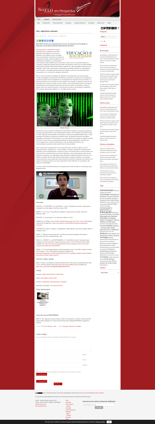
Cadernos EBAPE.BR (110, 202)
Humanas (105, 51)
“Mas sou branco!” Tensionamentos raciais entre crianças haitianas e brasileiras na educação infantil (108, 67)
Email (84, 359)
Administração (106, 190)
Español (72, 14)
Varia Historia (103, 265)
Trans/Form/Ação (109, 259)
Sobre (109, 23)
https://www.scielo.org (40, 404)
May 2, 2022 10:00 (41, 36)
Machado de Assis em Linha (107, 231)
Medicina (103, 233)
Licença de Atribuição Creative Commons (94, 393)
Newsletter (100, 23)
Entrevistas (46, 23)
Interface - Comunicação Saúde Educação (109, 228)
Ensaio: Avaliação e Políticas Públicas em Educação (109, 221)
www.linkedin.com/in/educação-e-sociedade (54, 281)
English (66, 14)
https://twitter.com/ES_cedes (49, 278)
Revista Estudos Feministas (112, 255)
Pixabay (67, 128)
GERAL (38, 19)
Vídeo (54, 326)
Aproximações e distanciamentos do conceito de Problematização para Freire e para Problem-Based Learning (109, 56)
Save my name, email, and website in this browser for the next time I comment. (58, 372)
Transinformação (104, 261)
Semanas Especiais (79, 23)
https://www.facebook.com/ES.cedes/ (53, 274)
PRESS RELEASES (57, 19)
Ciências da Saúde (105, 206)
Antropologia (104, 194)
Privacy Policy (100, 422)
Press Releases (48, 326)
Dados (110, 210)
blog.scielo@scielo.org (40, 406)
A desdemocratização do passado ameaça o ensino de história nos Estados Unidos (108, 95)
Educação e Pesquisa (108, 218)
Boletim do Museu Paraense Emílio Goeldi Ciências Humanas (109, 200)
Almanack (116, 190)
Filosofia (103, 226)
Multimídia (91, 23)
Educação (65, 326)
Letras (109, 229)
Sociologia (104, 257)
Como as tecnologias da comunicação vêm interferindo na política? (108, 172)
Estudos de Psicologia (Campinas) (109, 223)
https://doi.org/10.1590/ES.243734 (68, 264)
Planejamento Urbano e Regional (109, 235)
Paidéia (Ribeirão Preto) (113, 233)
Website (85, 365)
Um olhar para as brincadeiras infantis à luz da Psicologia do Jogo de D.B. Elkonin (109, 86)
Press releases (58, 23)
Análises (68, 406)
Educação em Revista (108, 216)
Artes (118, 194)
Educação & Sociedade (75, 326)
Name (84, 354)
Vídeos (68, 413)
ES (43, 326)
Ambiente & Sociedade (105, 192)
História (109, 226)
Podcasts (68, 415)
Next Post (58, 384)
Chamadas (68, 23)
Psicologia (104, 237)
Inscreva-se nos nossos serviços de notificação (99, 401)
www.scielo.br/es (58, 285)
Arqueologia (112, 194)
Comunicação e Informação (106, 209)
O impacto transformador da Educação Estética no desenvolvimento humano (109, 166)
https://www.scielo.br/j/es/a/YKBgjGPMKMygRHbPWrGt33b (53, 266)
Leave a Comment (52, 36)
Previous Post (41, 381)
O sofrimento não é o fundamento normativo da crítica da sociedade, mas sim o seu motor (108, 150)
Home (38, 23)
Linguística (115, 230)
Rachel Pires (62, 36)
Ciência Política (112, 204)
